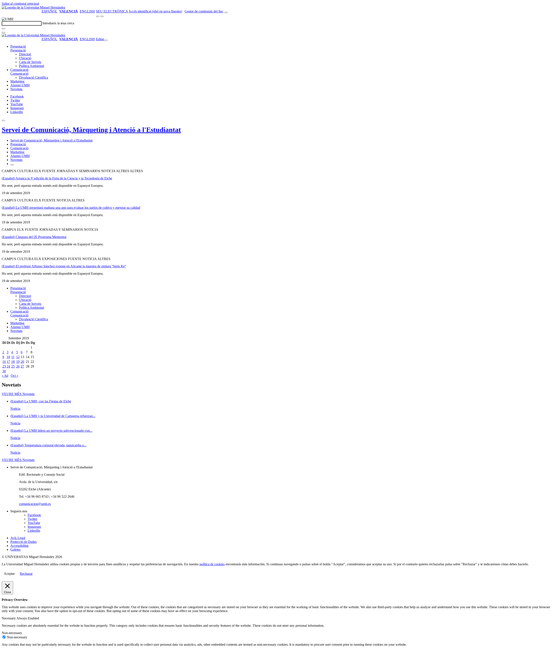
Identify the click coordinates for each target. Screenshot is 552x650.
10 (8, 357)
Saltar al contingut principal (20, 3)
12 (18, 357)
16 (4, 361)
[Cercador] (226, 12)
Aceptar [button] (9, 573)
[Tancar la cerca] (3, 32)
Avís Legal (17, 538)
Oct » (14, 375)
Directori (25, 54)
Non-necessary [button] (12, 633)
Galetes (15, 549)
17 (8, 361)
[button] (18, 50)
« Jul (5, 375)
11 (12, 357)
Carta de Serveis (30, 62)
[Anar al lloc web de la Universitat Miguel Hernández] (33, 7)
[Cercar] (3, 28)
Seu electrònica (112, 11)
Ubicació (25, 58)
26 (18, 366)
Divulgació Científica (33, 77)
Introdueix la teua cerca (58, 23)
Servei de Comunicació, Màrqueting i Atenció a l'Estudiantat (91, 130)
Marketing (17, 81)
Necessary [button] (9, 618)
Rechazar (26, 573)
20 (22, 361)
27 (22, 366)
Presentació (18, 46)
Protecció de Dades (23, 542)
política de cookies (212, 564)
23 (4, 366)
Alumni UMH (20, 85)
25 (13, 366)
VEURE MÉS (18, 394)
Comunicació (19, 70)
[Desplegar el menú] (102, 16)
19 (18, 361)
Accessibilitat (19, 545)
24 (8, 366)
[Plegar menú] (106, 40)
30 (4, 371)
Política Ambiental (31, 66)
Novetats (16, 89)
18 (13, 361)
